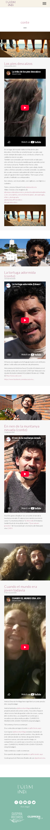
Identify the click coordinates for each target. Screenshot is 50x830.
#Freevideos (17, 200)
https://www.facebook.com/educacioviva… (19, 379)
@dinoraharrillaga (23, 708)
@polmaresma (40, 758)
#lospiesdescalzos (10, 202)
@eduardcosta (31, 187)
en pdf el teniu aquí (34, 728)
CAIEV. (10, 528)
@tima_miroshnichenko (21, 195)
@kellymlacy (8, 200)
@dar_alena (34, 195)
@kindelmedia (38, 192)
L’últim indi (29, 521)
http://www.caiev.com (13, 376)
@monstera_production (24, 192)
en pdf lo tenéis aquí (35, 754)
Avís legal (25, 806)
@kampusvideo (9, 192)
